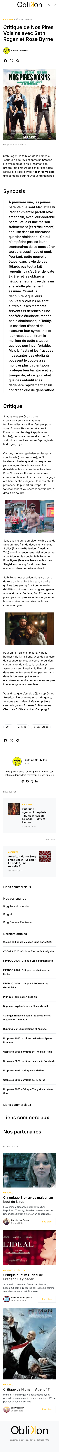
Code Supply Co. (41, 1440)
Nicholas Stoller (40, 727)
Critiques (8, 19)
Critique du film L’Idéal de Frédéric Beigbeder (23, 1277)
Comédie (22, 727)
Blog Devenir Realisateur (18, 922)
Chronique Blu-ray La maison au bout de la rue (28, 1200)
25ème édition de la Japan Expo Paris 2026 (27, 941)
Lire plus (47, 1221)
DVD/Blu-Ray (20, 1270)
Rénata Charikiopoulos (21, 1297)
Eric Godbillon (17, 1408)
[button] (5, 5)
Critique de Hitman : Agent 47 (26, 1389)
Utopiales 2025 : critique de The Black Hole (27, 1051)
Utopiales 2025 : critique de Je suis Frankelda (29, 1061)
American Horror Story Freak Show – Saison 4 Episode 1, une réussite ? (22, 861)
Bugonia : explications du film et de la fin (26, 1006)
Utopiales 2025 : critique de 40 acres (24, 1079)
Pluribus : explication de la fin (20, 996)
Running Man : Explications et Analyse (25, 1028)
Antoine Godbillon (19, 50)
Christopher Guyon (20, 1220)
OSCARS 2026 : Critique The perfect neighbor (29, 951)
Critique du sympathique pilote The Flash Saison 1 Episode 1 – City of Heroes (34, 815)
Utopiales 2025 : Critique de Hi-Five (23, 1070)
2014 (8, 727)
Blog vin (8, 914)
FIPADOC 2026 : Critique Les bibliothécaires (28, 960)
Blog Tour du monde (16, 906)
